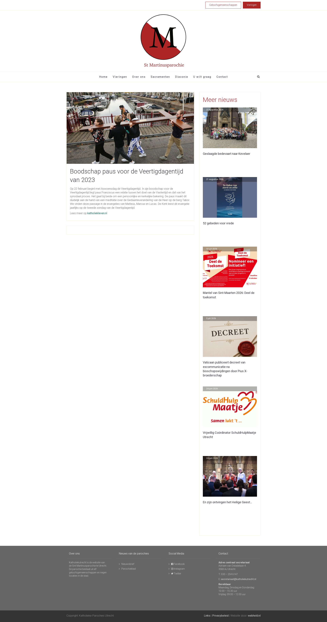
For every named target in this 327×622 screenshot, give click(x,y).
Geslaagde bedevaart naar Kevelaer (226, 153)
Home (103, 76)
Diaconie (181, 76)
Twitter (177, 573)
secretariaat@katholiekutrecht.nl (238, 579)
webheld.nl (254, 615)
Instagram (179, 568)
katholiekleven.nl (97, 213)
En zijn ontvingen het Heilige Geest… (227, 502)
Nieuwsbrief (127, 564)
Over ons (139, 76)
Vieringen (120, 76)
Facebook (179, 564)
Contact (222, 76)
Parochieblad (128, 568)
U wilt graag (202, 76)
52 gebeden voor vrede (218, 223)
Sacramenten (160, 76)
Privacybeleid (220, 615)
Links (207, 615)
